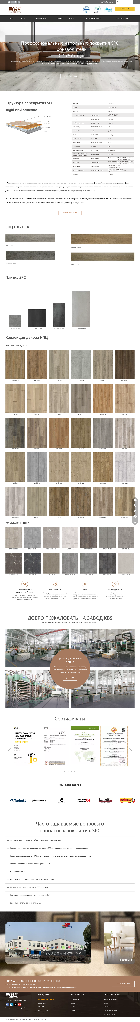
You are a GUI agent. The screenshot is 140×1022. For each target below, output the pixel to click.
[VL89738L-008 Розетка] (13, 537)
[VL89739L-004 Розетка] (88, 563)
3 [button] (72, 771)
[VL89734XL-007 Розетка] (32, 563)
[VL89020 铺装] (59, 467)
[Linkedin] (15, 2)
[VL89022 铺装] (103, 467)
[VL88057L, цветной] (37, 398)
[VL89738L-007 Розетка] (70, 563)
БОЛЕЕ (71, 678)
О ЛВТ (73, 1007)
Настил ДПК (42, 1003)
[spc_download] (119, 943)
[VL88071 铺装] (125, 398)
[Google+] (12, 2)
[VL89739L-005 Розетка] (107, 563)
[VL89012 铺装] (125, 467)
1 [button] (65, 771)
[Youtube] (19, 1004)
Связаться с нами (70, 213)
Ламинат (41, 1007)
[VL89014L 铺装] (15, 501)
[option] (25, 746)
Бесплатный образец (110, 999)
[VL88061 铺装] (103, 364)
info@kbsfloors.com (107, 2)
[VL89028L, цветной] (103, 501)
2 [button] (68, 771)
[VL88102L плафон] (125, 364)
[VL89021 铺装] (81, 467)
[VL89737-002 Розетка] (126, 563)
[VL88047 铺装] (37, 364)
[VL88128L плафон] (81, 433)
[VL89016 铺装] (125, 433)
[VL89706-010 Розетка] (126, 537)
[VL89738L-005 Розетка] (88, 537)
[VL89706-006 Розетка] (32, 537)
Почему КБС (108, 1007)
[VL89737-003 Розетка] (107, 537)
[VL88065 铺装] (15, 398)
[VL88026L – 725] (37, 433)
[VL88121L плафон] (59, 398)
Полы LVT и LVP (43, 1010)
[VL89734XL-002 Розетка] (51, 537)
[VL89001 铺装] (81, 501)
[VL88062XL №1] (125, 501)
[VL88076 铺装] (37, 467)
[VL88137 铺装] (15, 467)
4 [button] (75, 771)
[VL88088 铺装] (103, 398)
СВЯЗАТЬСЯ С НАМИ (70, 76)
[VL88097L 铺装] (15, 433)
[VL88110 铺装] (81, 398)
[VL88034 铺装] (81, 364)
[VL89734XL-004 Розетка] (13, 563)
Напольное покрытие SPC (46, 999)
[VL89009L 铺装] (103, 433)
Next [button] (131, 750)
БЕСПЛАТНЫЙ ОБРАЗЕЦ (124, 9)
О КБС (106, 1003)
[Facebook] (9, 2)
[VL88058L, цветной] (59, 364)
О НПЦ (73, 1003)
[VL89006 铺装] (59, 433)
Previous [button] (9, 750)
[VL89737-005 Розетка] (51, 563)
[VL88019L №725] (15, 364)
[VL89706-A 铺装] (70, 537)
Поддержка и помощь (111, 1010)
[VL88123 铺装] (37, 501)
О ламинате (75, 999)
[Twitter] (19, 2)
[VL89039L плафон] (59, 501)
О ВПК (73, 1010)
